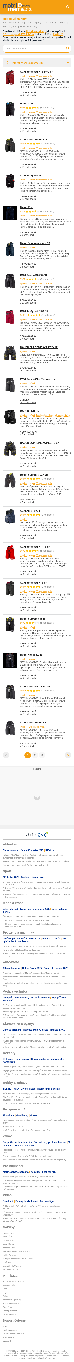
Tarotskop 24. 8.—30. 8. (13, 1127)
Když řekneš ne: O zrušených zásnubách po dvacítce (26, 1130)
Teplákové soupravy (12, 1303)
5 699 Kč (58, 34)
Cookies (65, 1356)
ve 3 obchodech (28, 370)
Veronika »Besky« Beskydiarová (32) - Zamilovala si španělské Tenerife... (35, 946)
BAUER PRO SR (29, 411)
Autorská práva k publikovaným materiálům (23, 1353)
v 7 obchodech (27, 339)
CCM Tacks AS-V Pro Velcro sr (38, 379)
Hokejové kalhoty (36, 31)
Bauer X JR (27, 103)
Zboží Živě (7, 1237)
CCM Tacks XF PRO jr (33, 722)
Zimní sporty (50, 22)
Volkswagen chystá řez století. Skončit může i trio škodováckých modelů (34, 1047)
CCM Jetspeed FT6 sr (33, 582)
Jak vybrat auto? (10, 1270)
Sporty (38, 22)
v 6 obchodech (27, 538)
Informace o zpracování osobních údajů (42, 1356)
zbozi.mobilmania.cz (13, 22)
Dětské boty (8, 1307)
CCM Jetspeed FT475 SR (35, 546)
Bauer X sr (26, 207)
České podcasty (10, 1330)
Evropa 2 (7, 1341)
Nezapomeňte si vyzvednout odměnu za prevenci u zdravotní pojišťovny (34, 1160)
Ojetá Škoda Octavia (12, 1266)
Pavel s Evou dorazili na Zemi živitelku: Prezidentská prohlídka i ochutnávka (36, 861)
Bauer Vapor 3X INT (32, 654)
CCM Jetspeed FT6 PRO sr (18, 34)
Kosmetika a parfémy (12, 1300)
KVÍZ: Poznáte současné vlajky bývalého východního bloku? (29, 1093)
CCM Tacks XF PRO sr (33, 139)
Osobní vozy (8, 1240)
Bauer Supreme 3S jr (32, 618)
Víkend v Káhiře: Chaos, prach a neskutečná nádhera (26, 1103)
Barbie (5, 1289)
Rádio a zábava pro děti (13, 1334)
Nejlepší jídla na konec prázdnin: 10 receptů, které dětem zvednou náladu (35, 1070)
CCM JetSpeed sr (30, 175)
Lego (5, 1292)
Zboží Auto (7, 1262)
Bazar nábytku (9, 1314)
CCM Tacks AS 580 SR (33, 275)
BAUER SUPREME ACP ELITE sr (39, 442)
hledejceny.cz (9, 1233)
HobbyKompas (9, 1255)
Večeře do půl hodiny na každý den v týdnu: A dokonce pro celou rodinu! (34, 1067)
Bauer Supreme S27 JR (34, 474)
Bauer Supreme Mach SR (35, 243)
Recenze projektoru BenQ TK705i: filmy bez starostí (25, 1011)
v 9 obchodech (27, 235)
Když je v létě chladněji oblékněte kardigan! (21, 950)
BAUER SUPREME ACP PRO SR (39, 347)
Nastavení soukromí (27, 1358)
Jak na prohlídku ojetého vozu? (16, 1251)
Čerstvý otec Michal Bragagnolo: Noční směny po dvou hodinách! (31, 917)
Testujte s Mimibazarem (13, 1281)
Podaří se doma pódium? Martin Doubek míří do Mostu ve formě (31, 973)
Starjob (6, 1326)
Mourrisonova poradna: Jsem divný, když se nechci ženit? (28, 1177)
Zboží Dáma (8, 1244)
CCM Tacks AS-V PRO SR (35, 686)
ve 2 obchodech (28, 95)
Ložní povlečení (10, 1311)
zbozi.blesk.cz (9, 1248)
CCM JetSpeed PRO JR (34, 311)
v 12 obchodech (28, 199)
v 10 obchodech (28, 131)
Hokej (63, 22)
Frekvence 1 (8, 1337)
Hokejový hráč (10, 26)
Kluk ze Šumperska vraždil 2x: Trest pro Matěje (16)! (26, 865)
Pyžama (6, 1296)
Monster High (9, 1285)
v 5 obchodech (27, 267)
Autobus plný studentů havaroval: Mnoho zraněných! (26, 920)
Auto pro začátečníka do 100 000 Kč (19, 1259)
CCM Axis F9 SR (30, 510)
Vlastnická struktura (47, 1358)
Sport (28, 22)
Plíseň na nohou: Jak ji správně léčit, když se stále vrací (27, 1156)
